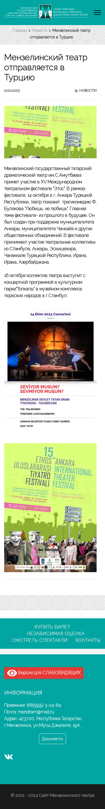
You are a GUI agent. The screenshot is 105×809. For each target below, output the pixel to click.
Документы (52, 739)
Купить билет (52, 627)
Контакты (88, 640)
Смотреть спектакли (39, 640)
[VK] (8, 758)
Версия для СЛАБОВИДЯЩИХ (49, 672)
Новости (88, 90)
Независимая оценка (56, 633)
